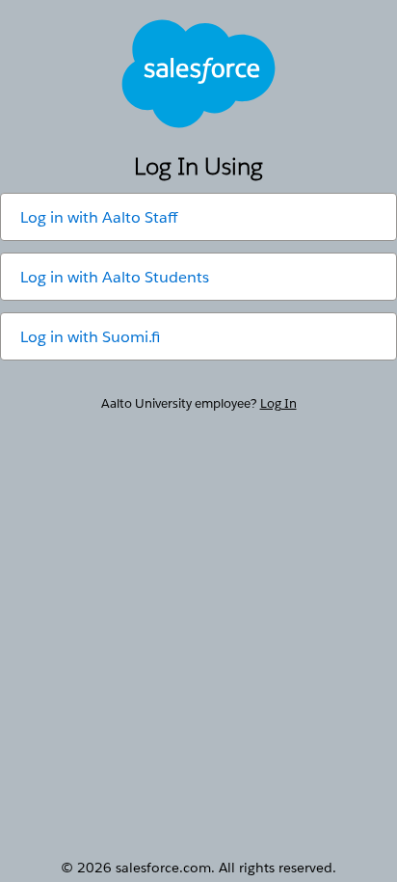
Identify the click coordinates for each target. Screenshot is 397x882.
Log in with (98, 217)
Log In (278, 403)
